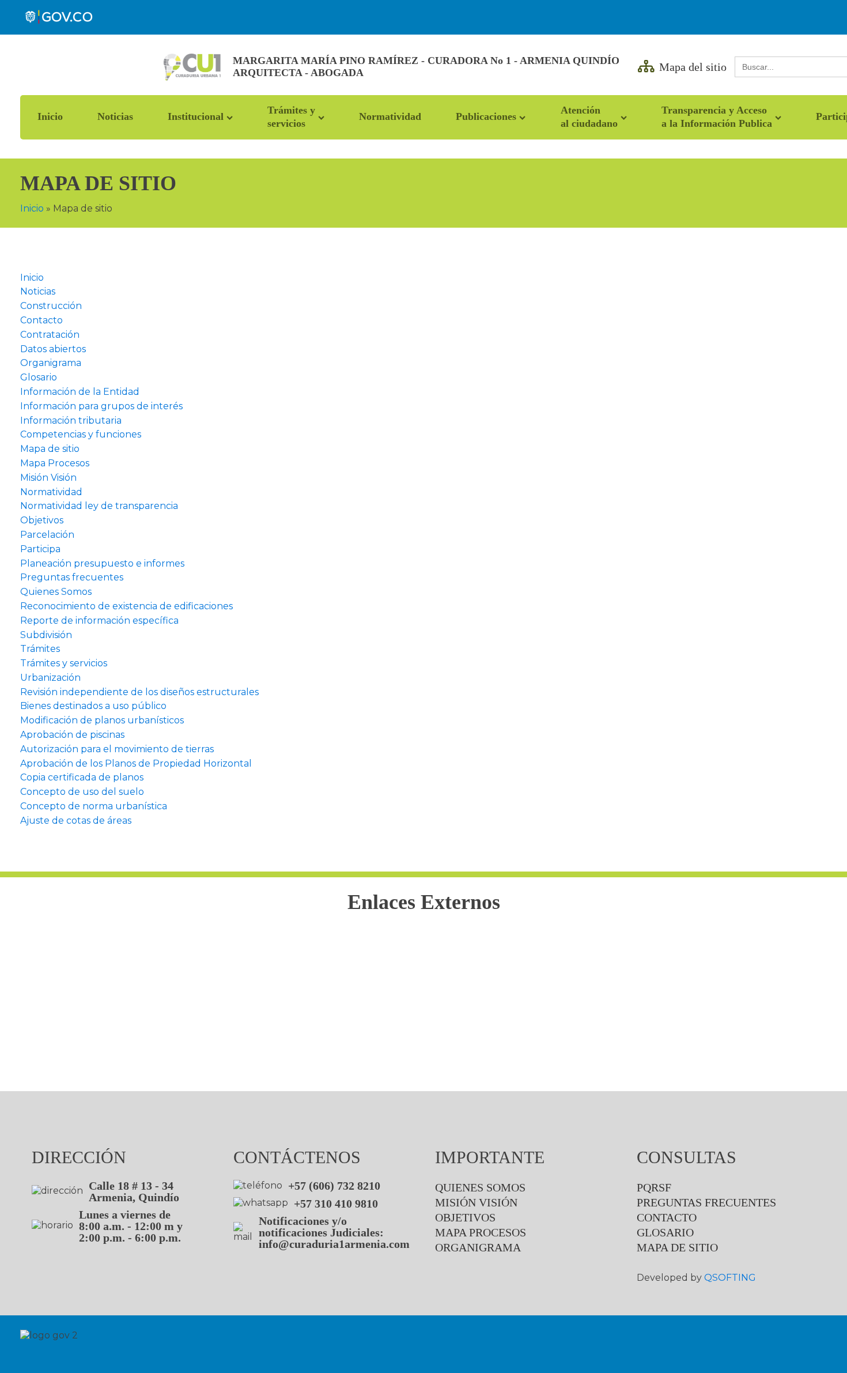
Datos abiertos (53, 349)
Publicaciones (486, 116)
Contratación (50, 334)
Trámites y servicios (291, 116)
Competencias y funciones (80, 434)
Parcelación (47, 534)
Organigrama (50, 362)
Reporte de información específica (99, 620)
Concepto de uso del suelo (82, 791)
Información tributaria (71, 420)
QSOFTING (730, 1277)
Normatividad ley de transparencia (99, 505)
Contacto (41, 320)
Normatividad (390, 116)
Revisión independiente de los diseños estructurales (139, 691)
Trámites (40, 648)
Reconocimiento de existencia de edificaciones (126, 606)
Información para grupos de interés (101, 406)
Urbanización (50, 677)
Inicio (50, 116)
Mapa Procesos (54, 463)
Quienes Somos (56, 591)
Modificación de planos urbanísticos (102, 720)
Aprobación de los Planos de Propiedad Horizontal (136, 763)
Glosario (38, 377)
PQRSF (654, 1187)
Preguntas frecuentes (71, 577)
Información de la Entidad (79, 391)
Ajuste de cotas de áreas (75, 820)
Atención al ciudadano (589, 116)
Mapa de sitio (50, 448)
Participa (40, 549)
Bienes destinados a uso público (93, 705)
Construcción (51, 305)
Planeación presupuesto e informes (102, 563)
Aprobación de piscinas (72, 734)
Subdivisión (46, 634)
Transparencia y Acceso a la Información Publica (716, 116)
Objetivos (41, 520)
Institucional (196, 116)
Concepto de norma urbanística (93, 806)
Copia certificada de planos (81, 777)
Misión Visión (48, 477)
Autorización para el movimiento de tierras (117, 749)
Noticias (115, 116)
